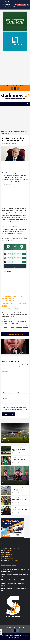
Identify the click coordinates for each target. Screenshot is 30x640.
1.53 (8, 261)
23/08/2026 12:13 (22, 492)
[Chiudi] (4, 4)
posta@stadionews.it (6, 554)
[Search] (27, 103)
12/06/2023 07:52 (14, 143)
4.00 (11, 253)
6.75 (14, 253)
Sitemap (8, 565)
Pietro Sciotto (10, 316)
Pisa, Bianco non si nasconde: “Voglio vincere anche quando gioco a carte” (19, 509)
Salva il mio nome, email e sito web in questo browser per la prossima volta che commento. (15, 408)
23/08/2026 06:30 (23, 452)
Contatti (15, 85)
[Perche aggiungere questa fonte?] (28, 5)
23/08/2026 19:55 (12, 482)
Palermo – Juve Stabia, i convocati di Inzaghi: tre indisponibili (18, 489)
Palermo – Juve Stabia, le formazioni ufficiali (12, 580)
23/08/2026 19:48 (12, 440)
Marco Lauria (14, 560)
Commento (5, 371)
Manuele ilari (17, 312)
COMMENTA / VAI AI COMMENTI (15, 334)
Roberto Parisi (15, 452)
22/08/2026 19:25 (22, 502)
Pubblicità (20, 85)
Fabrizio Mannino (9, 312)
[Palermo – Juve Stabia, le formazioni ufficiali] (15, 433)
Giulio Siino (5, 482)
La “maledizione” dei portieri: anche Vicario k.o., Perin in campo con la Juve (19, 459)
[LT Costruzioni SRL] (15, 41)
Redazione (9, 85)
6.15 (14, 261)
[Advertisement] (15, 72)
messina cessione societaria (8, 314)
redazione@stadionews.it (7, 558)
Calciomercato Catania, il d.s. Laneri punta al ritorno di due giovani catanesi (14, 321)
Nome (4, 392)
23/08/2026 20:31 (22, 462)
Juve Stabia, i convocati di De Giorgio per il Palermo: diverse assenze (20, 499)
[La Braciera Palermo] (15, 21)
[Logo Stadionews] (13, 606)
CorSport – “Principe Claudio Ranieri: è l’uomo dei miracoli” (16, 327)
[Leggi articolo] (6, 450)
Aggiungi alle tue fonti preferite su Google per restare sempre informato (10, 5)
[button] (4, 104)
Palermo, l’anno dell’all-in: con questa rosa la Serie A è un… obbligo (19, 449)
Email (17, 392)
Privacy (14, 565)
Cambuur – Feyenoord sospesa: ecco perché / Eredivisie (13, 584)
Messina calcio (23, 312)
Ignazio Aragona (9, 550)
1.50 (8, 253)
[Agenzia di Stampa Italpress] (12, 527)
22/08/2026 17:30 (22, 512)
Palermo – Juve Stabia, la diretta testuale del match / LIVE (12, 479)
